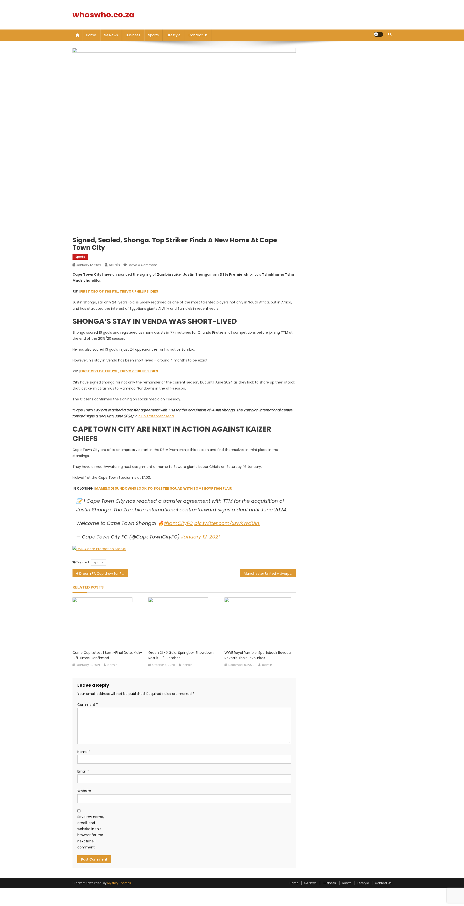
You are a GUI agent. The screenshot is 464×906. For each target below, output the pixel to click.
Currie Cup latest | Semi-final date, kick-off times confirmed (107, 655)
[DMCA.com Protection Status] (99, 548)
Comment (87, 704)
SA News (111, 35)
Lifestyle (174, 35)
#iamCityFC (178, 523)
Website (84, 790)
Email (83, 771)
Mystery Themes (119, 883)
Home (91, 35)
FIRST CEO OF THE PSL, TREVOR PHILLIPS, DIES (119, 291)
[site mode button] (378, 34)
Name (83, 751)
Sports (153, 35)
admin (114, 264)
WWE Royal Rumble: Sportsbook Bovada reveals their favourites (258, 655)
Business (133, 35)
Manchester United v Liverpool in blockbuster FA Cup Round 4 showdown (270, 573)
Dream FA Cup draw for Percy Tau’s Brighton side (103, 573)
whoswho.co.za (103, 14)
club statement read (156, 416)
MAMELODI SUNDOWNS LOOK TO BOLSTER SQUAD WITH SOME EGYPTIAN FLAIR (163, 488)
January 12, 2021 (200, 536)
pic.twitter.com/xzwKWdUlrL (227, 523)
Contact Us (198, 35)
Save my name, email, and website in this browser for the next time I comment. (90, 832)
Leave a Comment (142, 265)
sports (98, 562)
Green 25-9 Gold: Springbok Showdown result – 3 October (181, 655)
